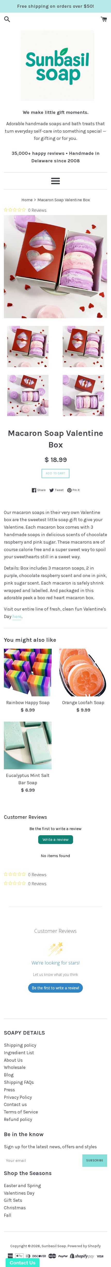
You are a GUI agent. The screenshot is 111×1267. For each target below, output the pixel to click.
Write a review (56, 839)
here (16, 616)
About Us (13, 1060)
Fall (7, 1215)
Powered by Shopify (84, 1246)
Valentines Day (19, 1193)
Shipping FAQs (19, 1082)
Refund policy (18, 1119)
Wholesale (15, 1067)
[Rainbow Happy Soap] (28, 672)
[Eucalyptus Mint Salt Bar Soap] (28, 745)
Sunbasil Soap (54, 1246)
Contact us (15, 1104)
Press (9, 1090)
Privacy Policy (18, 1097)
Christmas (15, 1208)
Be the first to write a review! (55, 987)
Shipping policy (20, 1045)
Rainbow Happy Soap (28, 702)
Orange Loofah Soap (83, 702)
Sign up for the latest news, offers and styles (50, 1147)
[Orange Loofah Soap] (83, 672)
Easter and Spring (22, 1185)
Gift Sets (13, 1200)
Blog (9, 1075)
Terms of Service (21, 1112)
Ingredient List (19, 1052)
